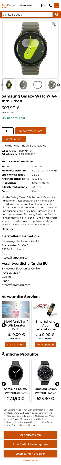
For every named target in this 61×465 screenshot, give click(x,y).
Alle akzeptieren (30, 434)
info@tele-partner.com (43, 6)
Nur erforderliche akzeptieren (30, 444)
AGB (38, 460)
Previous (2, 85)
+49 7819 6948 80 (50, 6)
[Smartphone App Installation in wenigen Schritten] (45, 309)
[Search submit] (56, 14)
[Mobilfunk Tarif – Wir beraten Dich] (15, 309)
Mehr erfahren (15, 344)
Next (58, 85)
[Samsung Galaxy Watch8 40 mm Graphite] (16, 373)
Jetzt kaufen (14, 139)
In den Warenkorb (30, 131)
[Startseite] (9, 5)
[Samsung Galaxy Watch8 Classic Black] (45, 373)
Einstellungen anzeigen (31, 453)
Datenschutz (27, 460)
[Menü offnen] (56, 5)
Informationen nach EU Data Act (24, 145)
